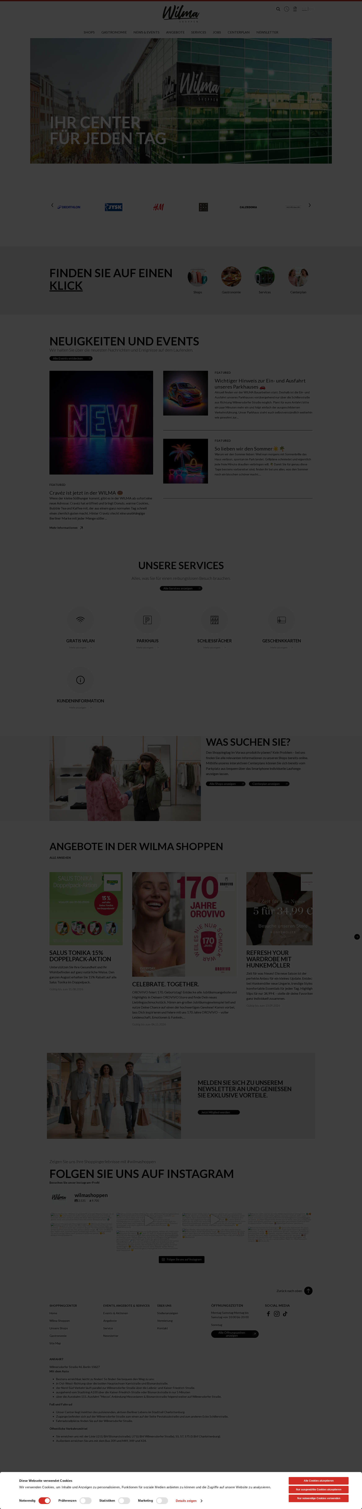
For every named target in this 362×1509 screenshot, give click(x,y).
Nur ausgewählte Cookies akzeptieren (318, 1489)
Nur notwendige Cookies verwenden (318, 1498)
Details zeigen (186, 1501)
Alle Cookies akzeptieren (319, 1480)
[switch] (86, 1500)
